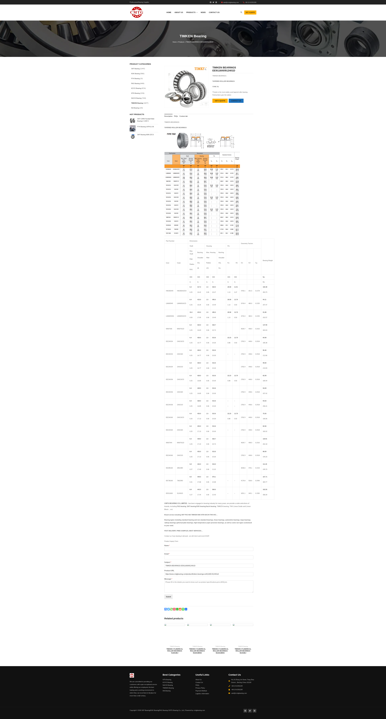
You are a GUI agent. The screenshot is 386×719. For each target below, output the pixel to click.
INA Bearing (135, 108)
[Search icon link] (241, 13)
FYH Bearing (135, 78)
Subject (167, 562)
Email (167, 554)
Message (168, 579)
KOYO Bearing (136, 88)
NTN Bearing (135, 93)
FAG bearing (181, 506)
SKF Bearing (135, 68)
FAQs (176, 116)
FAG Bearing (135, 83)
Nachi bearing (211, 506)
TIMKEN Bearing (137, 103)
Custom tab (183, 116)
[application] (197, 12)
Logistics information (202, 693)
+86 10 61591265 (237, 686)
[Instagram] (216, 2)
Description (168, 116)
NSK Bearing (135, 73)
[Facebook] (210, 2)
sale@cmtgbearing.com (239, 693)
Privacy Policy (200, 688)
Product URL (169, 570)
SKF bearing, (191, 506)
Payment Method (201, 691)
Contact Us (199, 682)
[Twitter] (213, 2)
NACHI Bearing (136, 98)
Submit (168, 597)
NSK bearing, (201, 506)
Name (167, 545)
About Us (199, 679)
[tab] (168, 116)
